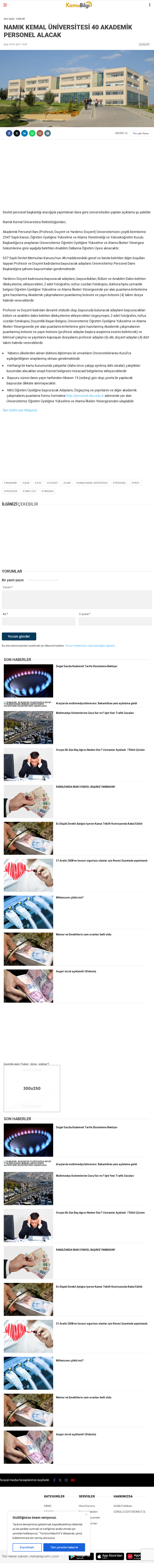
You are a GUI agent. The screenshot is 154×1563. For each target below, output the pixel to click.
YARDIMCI (49, 491)
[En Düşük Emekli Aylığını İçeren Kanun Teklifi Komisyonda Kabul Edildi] (28, 853)
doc (39, 483)
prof (136, 483)
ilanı (68, 483)
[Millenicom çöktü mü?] (28, 927)
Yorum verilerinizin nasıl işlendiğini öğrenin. (90, 645)
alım (26, 483)
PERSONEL (120, 483)
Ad (5, 614)
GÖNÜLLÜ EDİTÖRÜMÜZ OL (130, 1511)
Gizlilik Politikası (123, 1505)
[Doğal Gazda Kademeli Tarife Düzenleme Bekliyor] (28, 696)
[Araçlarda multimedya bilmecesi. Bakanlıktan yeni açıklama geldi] (28, 705)
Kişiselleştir (27, 1547)
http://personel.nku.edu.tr (85, 396)
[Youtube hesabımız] (73, 1480)
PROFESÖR (11, 491)
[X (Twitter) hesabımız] (60, 1480)
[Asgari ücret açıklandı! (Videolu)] (28, 1001)
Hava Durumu (87, 1505)
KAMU (47, 1505)
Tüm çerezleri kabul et (64, 1547)
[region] (49, 1533)
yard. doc (30, 491)
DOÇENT (53, 483)
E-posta (85, 614)
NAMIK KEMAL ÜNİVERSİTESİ (92, 483)
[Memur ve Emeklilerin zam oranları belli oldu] (28, 964)
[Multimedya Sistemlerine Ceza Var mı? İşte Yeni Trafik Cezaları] (28, 743)
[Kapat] (86, 1514)
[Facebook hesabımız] (54, 1480)
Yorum (8, 587)
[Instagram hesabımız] (66, 1480)
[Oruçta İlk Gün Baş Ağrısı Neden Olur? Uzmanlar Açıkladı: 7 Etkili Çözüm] (28, 780)
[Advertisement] (77, 169)
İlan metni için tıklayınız (20, 410)
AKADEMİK (11, 483)
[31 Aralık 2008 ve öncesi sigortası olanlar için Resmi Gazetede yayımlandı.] (28, 890)
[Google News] (141, 133)
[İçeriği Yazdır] (47, 133)
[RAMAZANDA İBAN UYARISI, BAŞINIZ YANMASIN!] (28, 816)
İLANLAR (144, 44)
